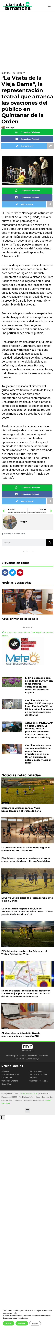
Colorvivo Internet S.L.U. (29, 1094)
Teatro (22, 534)
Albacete (5, 1071)
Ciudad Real (6, 1084)
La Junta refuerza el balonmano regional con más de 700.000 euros (25, 849)
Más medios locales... (38, 1081)
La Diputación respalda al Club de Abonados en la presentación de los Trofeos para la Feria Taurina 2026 (27, 911)
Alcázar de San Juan (10, 1074)
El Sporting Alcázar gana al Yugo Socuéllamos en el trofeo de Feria (21, 809)
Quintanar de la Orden (12, 534)
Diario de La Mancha (38, 1074)
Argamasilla (6, 1078)
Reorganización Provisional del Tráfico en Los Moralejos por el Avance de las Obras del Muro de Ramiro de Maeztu (25, 993)
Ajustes (35, 1323)
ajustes (24, 1318)
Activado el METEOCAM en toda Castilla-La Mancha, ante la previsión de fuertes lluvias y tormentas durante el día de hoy (39, 730)
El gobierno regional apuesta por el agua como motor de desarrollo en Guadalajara (25, 860)
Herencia (33, 1078)
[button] (27, 1110)
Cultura (6, 73)
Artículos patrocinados (16, 1055)
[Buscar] (49, 542)
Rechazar (21, 1323)
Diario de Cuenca (36, 1071)
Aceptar (9, 1323)
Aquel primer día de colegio (20, 618)
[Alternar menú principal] (49, 6)
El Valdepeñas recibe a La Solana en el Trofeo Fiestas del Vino (24, 952)
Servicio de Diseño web (38, 1055)
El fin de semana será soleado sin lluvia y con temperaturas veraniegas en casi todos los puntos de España (39, 685)
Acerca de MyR (32, 1059)
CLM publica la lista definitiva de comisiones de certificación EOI (20, 1034)
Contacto (20, 1059)
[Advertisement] (27, 40)
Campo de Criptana (9, 1081)
